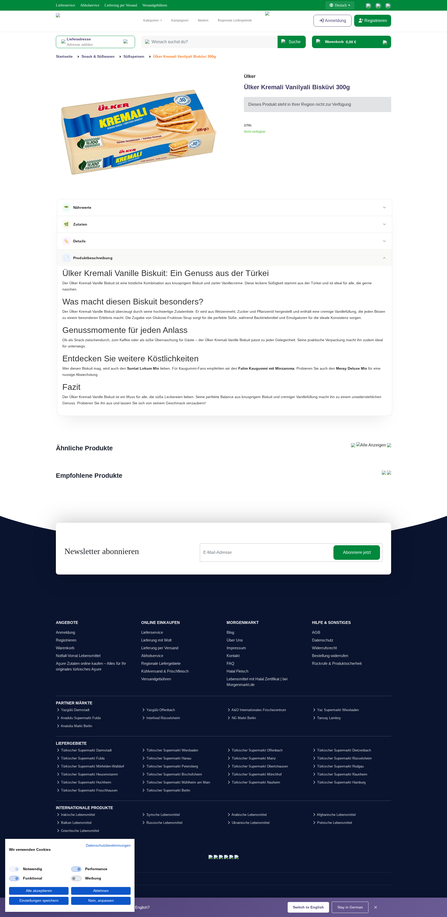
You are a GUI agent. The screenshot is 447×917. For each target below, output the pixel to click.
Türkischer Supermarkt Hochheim (85, 782)
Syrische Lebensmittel (162, 815)
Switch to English (308, 907)
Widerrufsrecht (324, 648)
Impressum (236, 648)
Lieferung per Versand (121, 5)
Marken (203, 20)
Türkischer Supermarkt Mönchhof (256, 774)
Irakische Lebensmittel (77, 815)
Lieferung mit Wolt (156, 640)
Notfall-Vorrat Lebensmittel (78, 655)
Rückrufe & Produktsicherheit (337, 663)
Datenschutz (322, 640)
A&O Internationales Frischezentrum (258, 710)
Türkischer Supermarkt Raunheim (341, 774)
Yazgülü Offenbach (160, 710)
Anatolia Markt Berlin (76, 726)
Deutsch (341, 5)
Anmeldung (335, 20)
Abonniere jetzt (357, 552)
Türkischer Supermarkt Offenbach (256, 750)
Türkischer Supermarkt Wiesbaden (171, 750)
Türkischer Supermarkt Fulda (82, 758)
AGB (316, 632)
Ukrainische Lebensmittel (250, 823)
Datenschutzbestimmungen (108, 845)
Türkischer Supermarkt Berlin (167, 790)
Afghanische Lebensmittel (336, 815)
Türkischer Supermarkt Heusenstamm (89, 774)
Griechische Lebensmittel (79, 831)
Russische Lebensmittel (163, 823)
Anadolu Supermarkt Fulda (80, 718)
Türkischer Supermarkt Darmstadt (86, 750)
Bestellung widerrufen (330, 655)
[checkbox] (14, 869)
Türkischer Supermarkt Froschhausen (88, 790)
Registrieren (375, 20)
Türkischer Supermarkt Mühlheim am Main (177, 782)
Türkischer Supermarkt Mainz (253, 758)
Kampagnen (180, 20)
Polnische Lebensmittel (334, 823)
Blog (230, 632)
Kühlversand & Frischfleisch (165, 671)
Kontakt (233, 655)
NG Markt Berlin (243, 718)
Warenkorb (65, 648)
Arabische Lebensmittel (249, 815)
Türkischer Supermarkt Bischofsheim (173, 774)
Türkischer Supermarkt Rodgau (340, 766)
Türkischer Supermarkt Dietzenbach (343, 750)
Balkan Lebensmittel (76, 823)
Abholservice (89, 5)
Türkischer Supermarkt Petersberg (171, 766)
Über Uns (235, 640)
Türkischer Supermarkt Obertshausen (259, 766)
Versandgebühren (154, 5)
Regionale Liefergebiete (235, 20)
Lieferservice (65, 5)
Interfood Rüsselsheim (162, 718)
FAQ (230, 663)
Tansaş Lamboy (328, 718)
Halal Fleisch (237, 671)
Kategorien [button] (151, 20)
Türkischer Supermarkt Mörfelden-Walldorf (92, 766)
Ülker (250, 76)
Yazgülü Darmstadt (75, 710)
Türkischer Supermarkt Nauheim (255, 782)
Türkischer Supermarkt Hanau (168, 758)
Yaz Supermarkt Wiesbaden (337, 710)
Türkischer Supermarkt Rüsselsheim (344, 758)
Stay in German (350, 907)
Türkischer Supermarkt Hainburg (341, 782)
